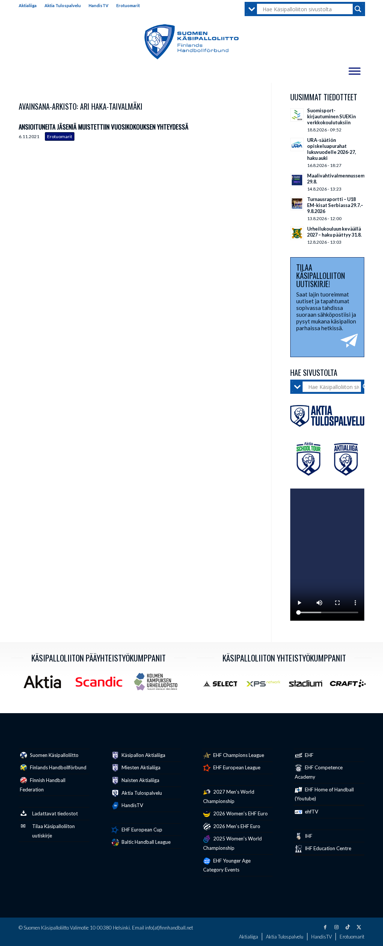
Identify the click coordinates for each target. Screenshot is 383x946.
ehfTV (311, 812)
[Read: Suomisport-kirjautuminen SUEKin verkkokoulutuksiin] (297, 115)
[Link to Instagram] (336, 927)
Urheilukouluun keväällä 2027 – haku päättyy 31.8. (334, 232)
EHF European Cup (141, 830)
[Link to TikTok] (347, 927)
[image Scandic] (101, 685)
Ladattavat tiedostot (55, 813)
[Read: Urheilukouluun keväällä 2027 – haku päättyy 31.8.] (297, 233)
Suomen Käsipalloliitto (54, 755)
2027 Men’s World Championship (228, 796)
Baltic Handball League (145, 842)
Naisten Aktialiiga (139, 780)
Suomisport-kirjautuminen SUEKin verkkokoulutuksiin (331, 116)
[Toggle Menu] (355, 70)
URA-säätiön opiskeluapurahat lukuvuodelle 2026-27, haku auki (331, 149)
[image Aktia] (45, 685)
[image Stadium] (308, 686)
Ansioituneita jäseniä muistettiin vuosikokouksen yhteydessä (104, 126)
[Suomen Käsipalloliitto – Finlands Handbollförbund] (191, 42)
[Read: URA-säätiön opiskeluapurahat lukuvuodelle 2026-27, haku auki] (297, 144)
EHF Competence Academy (319, 772)
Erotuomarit (128, 5)
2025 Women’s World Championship (232, 843)
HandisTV (98, 5)
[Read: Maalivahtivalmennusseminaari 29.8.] (297, 180)
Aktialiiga (28, 5)
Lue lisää (246, 132)
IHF (308, 836)
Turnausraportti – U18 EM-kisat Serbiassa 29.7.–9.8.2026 (335, 205)
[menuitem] (30, 5)
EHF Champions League (238, 755)
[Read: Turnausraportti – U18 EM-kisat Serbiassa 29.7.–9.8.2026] (297, 203)
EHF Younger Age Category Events (227, 865)
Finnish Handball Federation (42, 785)
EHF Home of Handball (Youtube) (324, 794)
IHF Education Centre (327, 848)
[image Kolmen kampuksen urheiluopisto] (158, 685)
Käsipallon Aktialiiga (142, 755)
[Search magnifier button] (358, 9)
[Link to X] (358, 927)
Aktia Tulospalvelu (63, 5)
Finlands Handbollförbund (57, 767)
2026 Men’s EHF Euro (236, 826)
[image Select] (223, 686)
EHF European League (236, 767)
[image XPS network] (266, 686)
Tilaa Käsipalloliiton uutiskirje (53, 831)
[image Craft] (351, 686)
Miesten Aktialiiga (140, 767)
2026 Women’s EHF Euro (240, 813)
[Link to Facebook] (325, 927)
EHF (308, 755)
